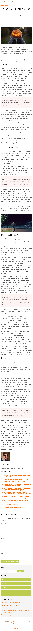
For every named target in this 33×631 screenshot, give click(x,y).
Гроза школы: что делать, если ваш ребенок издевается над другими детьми (17, 489)
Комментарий (4, 523)
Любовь (4, 583)
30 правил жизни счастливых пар (14, 482)
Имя (2, 538)
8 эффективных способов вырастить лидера (12, 602)
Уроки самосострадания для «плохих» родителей (13, 608)
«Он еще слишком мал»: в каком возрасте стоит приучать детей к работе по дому (16, 497)
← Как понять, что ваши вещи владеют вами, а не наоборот (8, 510)
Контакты (16, 628)
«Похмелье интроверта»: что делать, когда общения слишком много (17, 501)
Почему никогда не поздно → (25, 509)
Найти (20, 571)
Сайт (2, 553)
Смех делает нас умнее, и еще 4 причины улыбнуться (15, 615)
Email (2, 546)
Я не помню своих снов (11, 504)
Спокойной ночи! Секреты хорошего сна (16, 479)
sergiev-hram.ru (13, 622)
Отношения (5, 591)
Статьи (4, 595)
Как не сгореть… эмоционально (9, 605)
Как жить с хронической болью (13, 507)
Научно (4, 587)
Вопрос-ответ (6, 580)
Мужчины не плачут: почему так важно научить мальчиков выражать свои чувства (17, 493)
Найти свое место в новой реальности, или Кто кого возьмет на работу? (17, 485)
